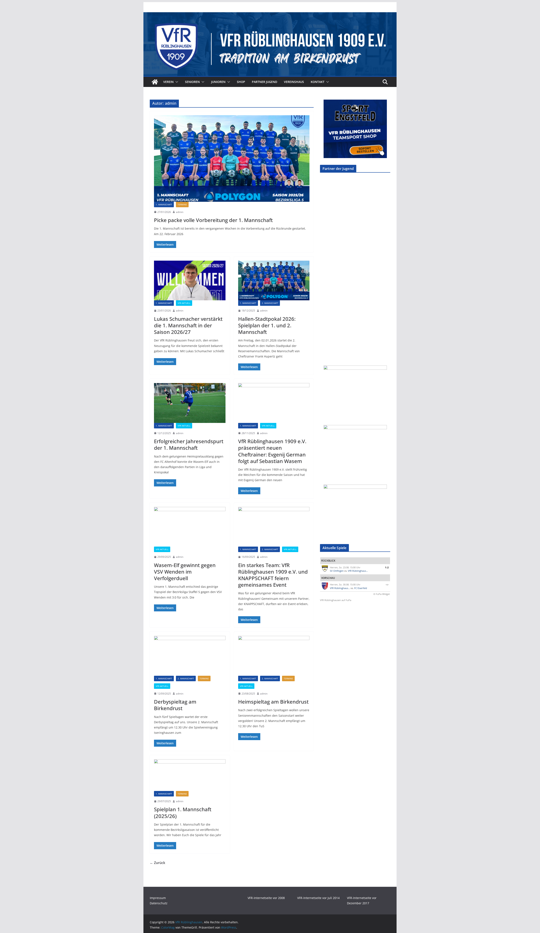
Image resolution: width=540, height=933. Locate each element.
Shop (241, 82)
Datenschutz (158, 903)
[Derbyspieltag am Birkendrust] (189, 656)
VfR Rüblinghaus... (358, 570)
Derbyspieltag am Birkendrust (175, 705)
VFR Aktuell (184, 303)
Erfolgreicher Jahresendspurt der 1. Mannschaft (188, 444)
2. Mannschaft (270, 303)
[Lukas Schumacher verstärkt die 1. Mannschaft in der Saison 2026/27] (189, 280)
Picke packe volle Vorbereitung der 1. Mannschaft (213, 220)
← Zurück (157, 862)
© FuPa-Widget (381, 594)
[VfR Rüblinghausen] (270, 15)
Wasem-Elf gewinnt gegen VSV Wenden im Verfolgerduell (185, 572)
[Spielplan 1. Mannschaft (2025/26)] (189, 775)
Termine (182, 204)
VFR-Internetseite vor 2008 (266, 898)
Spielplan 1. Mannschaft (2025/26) (182, 812)
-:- (387, 584)
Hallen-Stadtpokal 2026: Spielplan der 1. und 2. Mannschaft (267, 325)
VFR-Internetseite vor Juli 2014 (318, 898)
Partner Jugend (264, 82)
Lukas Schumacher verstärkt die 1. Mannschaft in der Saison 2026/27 (188, 325)
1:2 (387, 567)
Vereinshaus (294, 82)
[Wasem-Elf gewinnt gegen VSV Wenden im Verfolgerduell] (189, 527)
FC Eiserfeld (360, 588)
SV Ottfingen (337, 570)
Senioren (192, 82)
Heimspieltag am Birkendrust (273, 701)
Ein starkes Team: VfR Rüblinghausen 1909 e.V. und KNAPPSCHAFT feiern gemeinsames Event (273, 575)
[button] (176, 82)
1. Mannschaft (164, 204)
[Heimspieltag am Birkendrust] (274, 656)
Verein (168, 82)
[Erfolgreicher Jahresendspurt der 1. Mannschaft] (189, 403)
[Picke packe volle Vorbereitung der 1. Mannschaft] (231, 158)
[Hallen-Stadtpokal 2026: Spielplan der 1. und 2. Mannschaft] (274, 280)
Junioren (218, 82)
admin (179, 212)
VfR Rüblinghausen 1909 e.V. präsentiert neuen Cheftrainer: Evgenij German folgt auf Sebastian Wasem (272, 451)
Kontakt (317, 82)
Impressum (158, 898)
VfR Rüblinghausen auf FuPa (335, 600)
